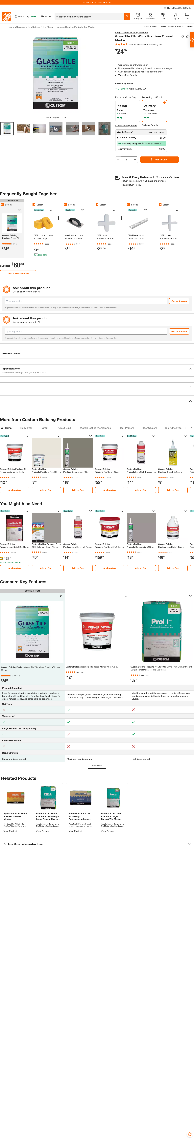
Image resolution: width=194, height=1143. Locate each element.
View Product (10, 831)
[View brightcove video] (55, 128)
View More (97, 765)
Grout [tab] (45, 427)
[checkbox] (33, 204)
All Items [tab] (6, 427)
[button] (97, 353)
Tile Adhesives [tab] (173, 427)
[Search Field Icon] (127, 16)
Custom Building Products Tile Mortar (76, 26)
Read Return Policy (131, 184)
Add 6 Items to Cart (18, 273)
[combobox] (89, 16)
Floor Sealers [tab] (149, 427)
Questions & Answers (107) (149, 44)
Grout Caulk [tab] (65, 427)
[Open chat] (192, 39)
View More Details (127, 75)
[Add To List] (182, 36)
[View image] (7, 128)
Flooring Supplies (16, 26)
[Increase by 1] (135, 159)
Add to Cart (161, 159)
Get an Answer (179, 301)
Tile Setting (34, 26)
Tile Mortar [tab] (26, 427)
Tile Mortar (48, 26)
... (3, 27)
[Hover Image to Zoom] (55, 73)
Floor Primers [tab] (126, 427)
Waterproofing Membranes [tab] (95, 427)
